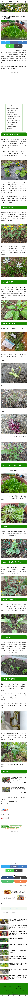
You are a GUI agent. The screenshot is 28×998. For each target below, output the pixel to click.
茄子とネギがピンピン (13, 122)
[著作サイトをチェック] (7, 877)
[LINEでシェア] (17, 602)
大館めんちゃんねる (14, 1)
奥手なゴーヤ (11, 118)
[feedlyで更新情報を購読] (7, 881)
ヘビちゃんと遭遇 (12, 126)
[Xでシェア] (5, 598)
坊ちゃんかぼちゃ (11, 828)
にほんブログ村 (5, 814)
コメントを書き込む (14, 908)
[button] (18, 46)
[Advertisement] (14, 88)
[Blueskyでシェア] (17, 598)
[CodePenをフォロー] (20, 877)
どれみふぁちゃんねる (20, 988)
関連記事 (10, 128)
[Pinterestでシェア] (23, 602)
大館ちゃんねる (7, 986)
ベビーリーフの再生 (12, 114)
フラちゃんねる (7, 990)
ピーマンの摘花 (11, 112)
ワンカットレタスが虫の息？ (14, 116)
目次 (12, 106)
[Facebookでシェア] (5, 602)
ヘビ (20, 826)
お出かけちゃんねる (7, 988)
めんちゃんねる (20, 990)
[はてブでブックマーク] (11, 602)
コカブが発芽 (11, 124)
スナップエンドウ (12, 110)
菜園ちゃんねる (5, 826)
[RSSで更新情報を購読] (20, 881)
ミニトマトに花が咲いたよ (14, 120)
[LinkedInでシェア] (11, 606)
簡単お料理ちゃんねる (20, 986)
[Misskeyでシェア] (23, 598)
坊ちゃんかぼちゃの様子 (13, 108)
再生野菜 (4, 828)
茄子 (18, 828)
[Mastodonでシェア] (11, 598)
